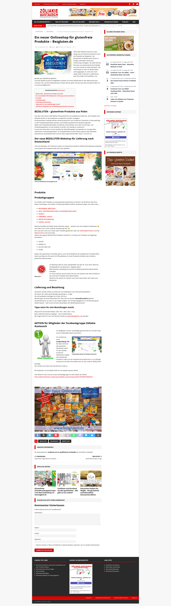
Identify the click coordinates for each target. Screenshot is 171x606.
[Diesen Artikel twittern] (44, 435)
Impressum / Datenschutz (51, 4)
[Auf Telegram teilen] (86, 435)
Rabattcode (66, 441)
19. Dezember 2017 (42, 47)
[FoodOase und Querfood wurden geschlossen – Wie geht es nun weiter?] (68, 479)
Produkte (38, 98)
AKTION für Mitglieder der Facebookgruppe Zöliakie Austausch (55, 106)
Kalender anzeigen (110, 106)
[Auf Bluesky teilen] (92, 435)
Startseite (37, 4)
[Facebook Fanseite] (129, 4)
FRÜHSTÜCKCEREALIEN (46, 219)
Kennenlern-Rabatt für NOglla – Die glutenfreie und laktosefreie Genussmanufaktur (89, 491)
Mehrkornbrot (39, 233)
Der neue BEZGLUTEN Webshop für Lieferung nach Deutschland (55, 96)
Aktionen (61, 47)
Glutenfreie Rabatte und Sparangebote (47, 575)
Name (36, 528)
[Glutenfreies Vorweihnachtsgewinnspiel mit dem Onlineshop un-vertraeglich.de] (45, 479)
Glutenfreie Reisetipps (42, 573)
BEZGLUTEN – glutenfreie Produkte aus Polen (49, 94)
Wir (134, 22)
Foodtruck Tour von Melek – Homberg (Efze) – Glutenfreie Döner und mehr (123, 91)
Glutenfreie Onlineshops (113, 567)
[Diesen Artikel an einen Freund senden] (62, 435)
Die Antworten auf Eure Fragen (45, 569)
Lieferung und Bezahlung (43, 102)
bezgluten (43, 441)
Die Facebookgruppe (42, 22)
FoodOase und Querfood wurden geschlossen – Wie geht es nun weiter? (67, 490)
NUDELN (41, 214)
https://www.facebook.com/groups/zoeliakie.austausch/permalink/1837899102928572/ (64, 377)
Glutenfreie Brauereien (112, 571)
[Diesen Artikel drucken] (68, 435)
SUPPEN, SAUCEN (44, 222)
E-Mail (37, 533)
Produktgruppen (41, 100)
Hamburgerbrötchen (87, 231)
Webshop (82, 4)
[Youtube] (137, 4)
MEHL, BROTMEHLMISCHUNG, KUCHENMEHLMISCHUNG (57, 211)
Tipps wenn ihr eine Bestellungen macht (48, 104)
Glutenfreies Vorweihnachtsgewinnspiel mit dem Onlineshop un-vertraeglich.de (45, 491)
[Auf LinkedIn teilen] (50, 435)
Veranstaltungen (111, 22)
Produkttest (67, 47)
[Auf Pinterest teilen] (56, 435)
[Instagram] (133, 4)
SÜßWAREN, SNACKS (45, 217)
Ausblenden (61, 90)
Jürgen (53, 47)
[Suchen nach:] (126, 26)
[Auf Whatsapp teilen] (74, 435)
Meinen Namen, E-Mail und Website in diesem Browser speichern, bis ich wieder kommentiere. (68, 545)
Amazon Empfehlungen (69, 4)
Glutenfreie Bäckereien (112, 569)
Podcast (125, 22)
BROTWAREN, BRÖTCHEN (46, 208)
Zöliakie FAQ (93, 22)
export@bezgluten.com (75, 316)
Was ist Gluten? (79, 22)
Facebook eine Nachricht (81, 359)
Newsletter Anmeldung (112, 565)
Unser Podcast (40, 571)
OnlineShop (54, 441)
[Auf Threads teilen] (98, 435)
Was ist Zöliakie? (61, 22)
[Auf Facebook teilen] (38, 435)
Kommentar (38, 513)
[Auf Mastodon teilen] (80, 435)
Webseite (38, 539)
